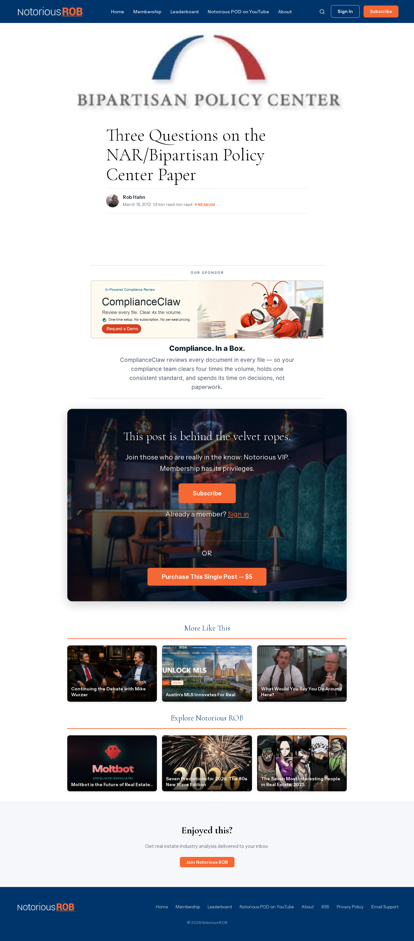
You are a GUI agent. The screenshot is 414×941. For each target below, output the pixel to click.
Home (117, 12)
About (285, 12)
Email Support (384, 906)
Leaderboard (184, 12)
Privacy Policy (350, 906)
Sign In (345, 11)
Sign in (238, 514)
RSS (325, 906)
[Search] (322, 11)
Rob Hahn (134, 197)
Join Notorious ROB (207, 862)
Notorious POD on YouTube (238, 12)
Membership (147, 12)
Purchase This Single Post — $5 (207, 576)
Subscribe (381, 11)
